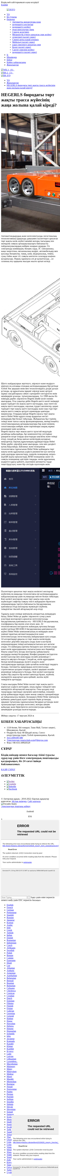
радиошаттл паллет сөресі (24, 52)
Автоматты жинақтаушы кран (26, 22)
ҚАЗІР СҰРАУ (8, 769)
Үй (8, 14)
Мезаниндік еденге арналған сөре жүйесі (31, 34)
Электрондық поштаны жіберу (15, 806)
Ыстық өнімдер (19, 801)
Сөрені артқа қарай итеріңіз (25, 39)
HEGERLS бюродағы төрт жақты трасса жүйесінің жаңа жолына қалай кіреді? (31, 86)
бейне (9, 60)
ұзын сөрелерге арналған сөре (26, 44)
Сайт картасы (34, 801)
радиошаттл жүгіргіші (22, 24)
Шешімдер (12, 57)
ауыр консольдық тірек (23, 29)
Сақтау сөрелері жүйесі (23, 50)
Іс (7, 55)
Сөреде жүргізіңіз (20, 32)
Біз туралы (12, 17)
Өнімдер (11, 19)
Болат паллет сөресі (21, 47)
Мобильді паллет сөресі (23, 42)
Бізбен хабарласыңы (16, 62)
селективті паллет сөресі (24, 37)
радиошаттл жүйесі (21, 27)
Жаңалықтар (13, 65)
